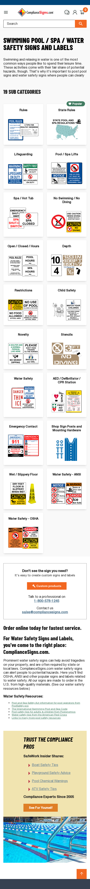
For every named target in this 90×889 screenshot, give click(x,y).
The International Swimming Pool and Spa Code (39, 708)
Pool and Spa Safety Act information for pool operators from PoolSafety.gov (46, 704)
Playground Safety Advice (51, 773)
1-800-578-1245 (46, 601)
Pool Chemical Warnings (50, 781)
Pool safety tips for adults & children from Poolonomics (44, 711)
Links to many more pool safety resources (36, 717)
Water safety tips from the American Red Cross (39, 714)
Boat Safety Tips (45, 765)
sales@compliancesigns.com (45, 612)
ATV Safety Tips (44, 789)
